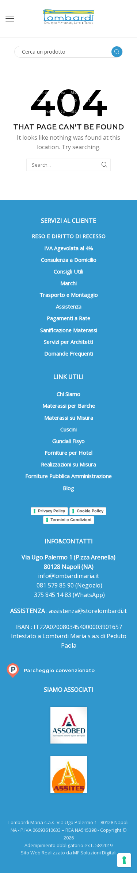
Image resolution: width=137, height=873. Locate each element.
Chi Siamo (68, 393)
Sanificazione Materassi (68, 330)
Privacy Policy (51, 510)
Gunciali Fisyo (68, 441)
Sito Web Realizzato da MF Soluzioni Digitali (69, 852)
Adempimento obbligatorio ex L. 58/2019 (68, 845)
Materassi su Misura (68, 417)
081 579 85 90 (54, 585)
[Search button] (116, 51)
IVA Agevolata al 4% (68, 248)
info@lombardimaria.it (68, 576)
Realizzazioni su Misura (68, 464)
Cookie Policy (90, 510)
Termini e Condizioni (70, 519)
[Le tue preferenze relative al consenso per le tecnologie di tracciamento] (124, 860)
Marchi (68, 283)
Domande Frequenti (68, 353)
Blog (68, 488)
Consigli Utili (68, 271)
